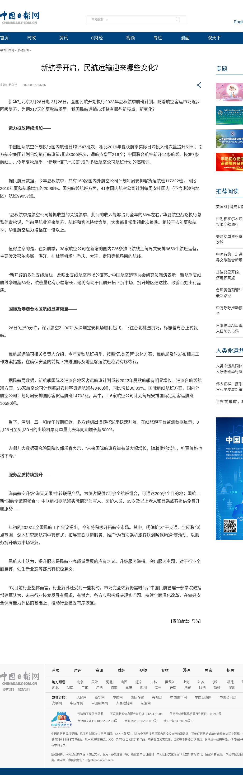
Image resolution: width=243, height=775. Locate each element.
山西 (124, 682)
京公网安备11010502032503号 (97, 721)
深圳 (232, 688)
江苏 (201, 682)
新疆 (217, 688)
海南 (114, 688)
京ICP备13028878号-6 (178, 721)
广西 (99, 688)
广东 (84, 688)
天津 (94, 682)
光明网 (57, 703)
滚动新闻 (23, 50)
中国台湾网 (228, 697)
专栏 (158, 38)
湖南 (70, 688)
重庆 (129, 688)
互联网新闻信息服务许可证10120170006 (136, 714)
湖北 (55, 688)
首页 (4, 38)
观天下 (214, 38)
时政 (31, 38)
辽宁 (139, 682)
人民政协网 (124, 703)
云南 (173, 688)
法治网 (146, 703)
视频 (130, 38)
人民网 (82, 697)
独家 (208, 670)
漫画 (185, 38)
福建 (230, 682)
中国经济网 (203, 697)
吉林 (153, 682)
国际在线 (137, 697)
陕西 (202, 688)
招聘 (230, 670)
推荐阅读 (227, 191)
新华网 (100, 697)
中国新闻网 (99, 703)
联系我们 (24, 689)
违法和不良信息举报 (90, 714)
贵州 (158, 688)
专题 (221, 69)
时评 (77, 670)
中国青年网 (178, 697)
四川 (143, 688)
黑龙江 (170, 682)
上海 (186, 682)
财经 (121, 670)
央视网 (157, 697)
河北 (109, 682)
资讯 (63, 38)
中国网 (118, 697)
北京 (80, 682)
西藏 (187, 688)
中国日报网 (7, 50)
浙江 (215, 682)
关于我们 (8, 689)
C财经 (97, 38)
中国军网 (76, 703)
